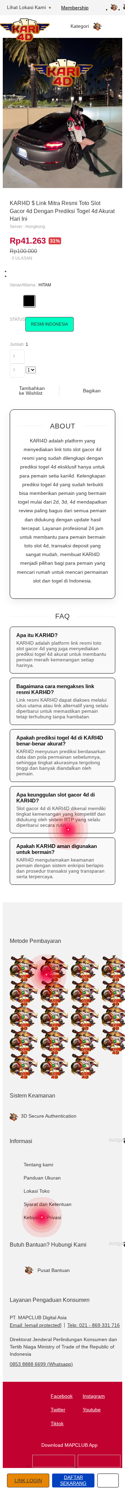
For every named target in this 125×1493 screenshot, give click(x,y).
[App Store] (53, 1465)
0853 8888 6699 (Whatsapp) (41, 1364)
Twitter (58, 1409)
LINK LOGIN (28, 1480)
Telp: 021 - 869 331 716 (93, 1325)
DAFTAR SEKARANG (73, 1480)
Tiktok (57, 1423)
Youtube (92, 1409)
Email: (35, 1325)
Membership (75, 7)
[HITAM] (29, 301)
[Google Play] (99, 1465)
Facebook (62, 1396)
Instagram (94, 1396)
